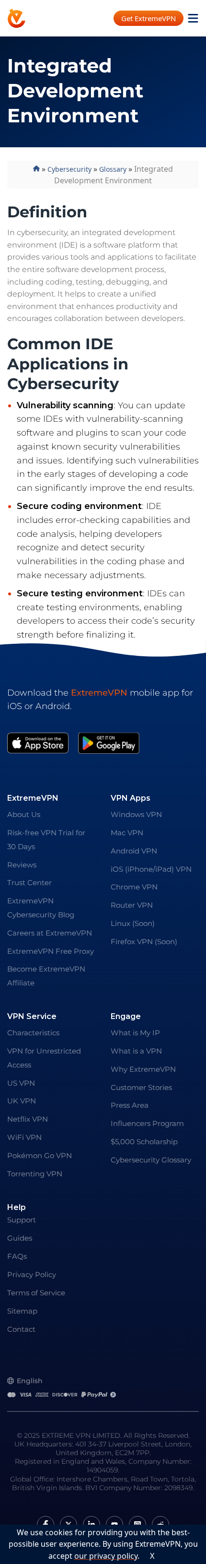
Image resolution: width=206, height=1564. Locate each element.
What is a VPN (136, 1050)
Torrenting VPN (34, 1173)
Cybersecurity (69, 169)
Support (21, 1219)
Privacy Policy (31, 1274)
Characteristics (33, 1032)
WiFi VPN (24, 1137)
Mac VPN (127, 832)
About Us (23, 814)
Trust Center (29, 882)
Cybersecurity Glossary (151, 1159)
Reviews (21, 864)
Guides (19, 1238)
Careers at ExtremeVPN (49, 932)
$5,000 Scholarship (144, 1141)
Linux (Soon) (133, 923)
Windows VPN (136, 814)
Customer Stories (141, 1087)
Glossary (112, 169)
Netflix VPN (27, 1119)
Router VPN (132, 905)
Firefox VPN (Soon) (144, 941)
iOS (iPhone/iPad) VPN (151, 869)
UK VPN (21, 1100)
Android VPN (134, 850)
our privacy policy (105, 1556)
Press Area (130, 1105)
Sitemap (22, 1310)
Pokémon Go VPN (39, 1155)
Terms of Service (36, 1292)
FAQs (17, 1256)
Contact (21, 1329)
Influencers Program (147, 1123)
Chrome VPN (134, 886)
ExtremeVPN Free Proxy (50, 951)
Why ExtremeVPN (143, 1069)
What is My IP (135, 1032)
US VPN (21, 1083)
